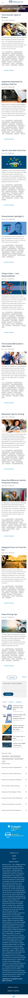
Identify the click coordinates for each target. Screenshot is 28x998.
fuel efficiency (16, 660)
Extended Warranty (6, 253)
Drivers (7, 65)
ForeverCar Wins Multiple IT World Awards (12, 792)
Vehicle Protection (18, 52)
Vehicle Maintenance (11, 56)
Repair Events (14, 862)
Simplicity (13, 252)
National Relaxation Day (17, 463)
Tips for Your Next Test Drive (14, 150)
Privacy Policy (13, 987)
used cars (23, 133)
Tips (3, 65)
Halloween (21, 65)
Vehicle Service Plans (13, 524)
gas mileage (8, 660)
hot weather (8, 597)
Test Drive (16, 198)
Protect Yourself (17, 61)
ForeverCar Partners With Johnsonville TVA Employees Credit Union (12, 773)
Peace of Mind (14, 60)
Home (14, 856)
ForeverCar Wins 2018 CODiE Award (12, 798)
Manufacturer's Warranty (12, 522)
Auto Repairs (12, 55)
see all (3, 761)
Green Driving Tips (9, 614)
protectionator (19, 63)
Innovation (21, 58)
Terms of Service (13, 991)
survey (10, 438)
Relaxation (8, 463)
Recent (5, 702)
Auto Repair (8, 325)
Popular (11, 702)
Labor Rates (8, 395)
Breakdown (4, 55)
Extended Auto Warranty (16, 53)
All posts (12, 677)
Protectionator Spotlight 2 (13, 216)
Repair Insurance (6, 53)
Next (23, 677)
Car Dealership (9, 133)
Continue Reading (9, 70)
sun (3, 597)
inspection (16, 133)
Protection (9, 61)
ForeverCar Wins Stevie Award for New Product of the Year (12, 810)
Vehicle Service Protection (11, 58)
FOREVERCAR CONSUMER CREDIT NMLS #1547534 (12, 979)
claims (13, 63)
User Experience (5, 60)
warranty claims (16, 325)
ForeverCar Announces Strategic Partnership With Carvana (12, 779)
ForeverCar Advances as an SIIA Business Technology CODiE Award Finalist (12, 804)
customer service (6, 63)
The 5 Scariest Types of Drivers (11, 786)
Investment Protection (17, 253)
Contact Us (14, 853)
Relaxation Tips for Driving (13, 414)
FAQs (14, 859)
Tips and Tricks (9, 52)
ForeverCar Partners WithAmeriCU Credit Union (12, 767)
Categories (19, 702)
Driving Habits (14, 65)
